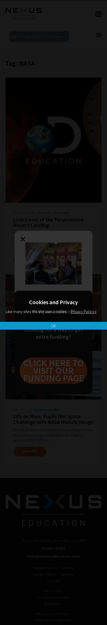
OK (53, 325)
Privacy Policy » (83, 311)
